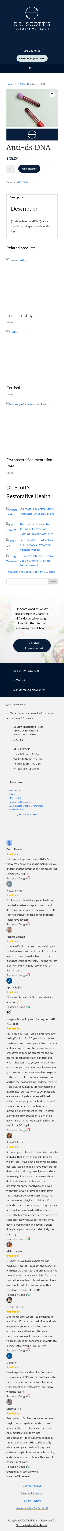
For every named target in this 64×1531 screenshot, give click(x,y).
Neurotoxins (15, 790)
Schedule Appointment (32, 58)
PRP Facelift (15, 798)
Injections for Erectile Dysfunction (26, 805)
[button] (52, 94)
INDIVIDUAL (22, 84)
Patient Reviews (32, 1500)
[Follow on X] (25, 824)
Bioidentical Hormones (20, 801)
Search (53, 581)
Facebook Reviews (32, 1493)
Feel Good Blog (16, 809)
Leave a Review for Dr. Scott (32, 1508)
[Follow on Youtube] (39, 824)
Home (9, 84)
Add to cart (29, 168)
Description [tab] (17, 197)
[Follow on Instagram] (46, 824)
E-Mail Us (19, 679)
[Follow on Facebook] (18, 824)
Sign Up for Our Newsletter (29, 689)
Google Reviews (32, 1485)
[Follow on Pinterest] (32, 824)
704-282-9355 (31, 670)
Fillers (12, 794)
